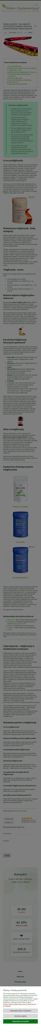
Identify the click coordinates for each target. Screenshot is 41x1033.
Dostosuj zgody (20, 1016)
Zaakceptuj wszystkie (20, 1021)
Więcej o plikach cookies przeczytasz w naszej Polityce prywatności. (19, 1005)
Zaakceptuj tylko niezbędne (20, 1011)
